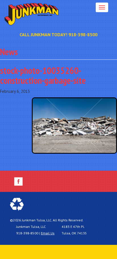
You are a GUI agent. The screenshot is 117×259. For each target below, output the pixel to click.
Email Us (48, 233)
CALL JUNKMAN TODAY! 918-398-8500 (58, 34)
